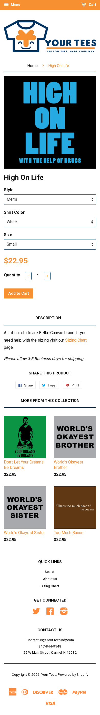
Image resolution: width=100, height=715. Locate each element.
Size (8, 234)
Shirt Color (14, 212)
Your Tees (48, 674)
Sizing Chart (76, 340)
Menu (15, 5)
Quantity (12, 275)
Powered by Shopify (73, 674)
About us (50, 579)
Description (48, 318)
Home (32, 65)
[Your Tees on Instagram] (64, 613)
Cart (92, 5)
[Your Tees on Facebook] (50, 613)
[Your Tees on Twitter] (36, 613)
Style (9, 189)
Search (50, 571)
